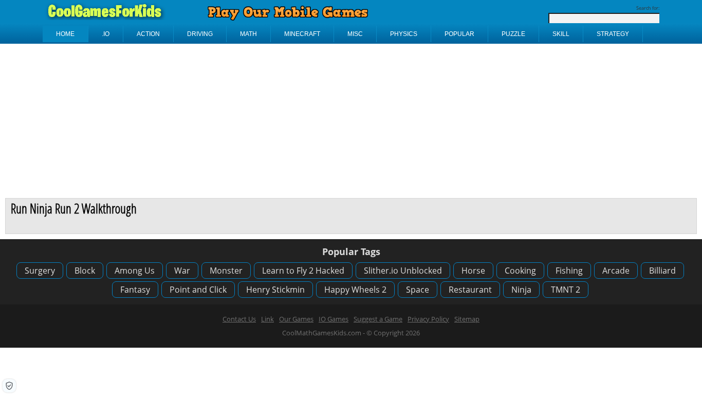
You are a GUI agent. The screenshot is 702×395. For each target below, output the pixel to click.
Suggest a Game (378, 319)
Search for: (647, 8)
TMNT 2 (565, 289)
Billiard (662, 270)
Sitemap (466, 319)
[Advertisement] (351, 121)
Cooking (520, 270)
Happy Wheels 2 (355, 289)
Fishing (569, 270)
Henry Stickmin (275, 289)
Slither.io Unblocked (403, 270)
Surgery (40, 270)
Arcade (616, 270)
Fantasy (135, 289)
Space (417, 289)
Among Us (135, 270)
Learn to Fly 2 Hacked (303, 270)
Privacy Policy (428, 319)
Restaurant (470, 289)
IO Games (333, 319)
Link (267, 319)
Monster (226, 270)
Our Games (296, 319)
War (182, 270)
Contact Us (239, 319)
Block (85, 270)
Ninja (521, 289)
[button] (9, 385)
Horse (473, 270)
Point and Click (198, 289)
